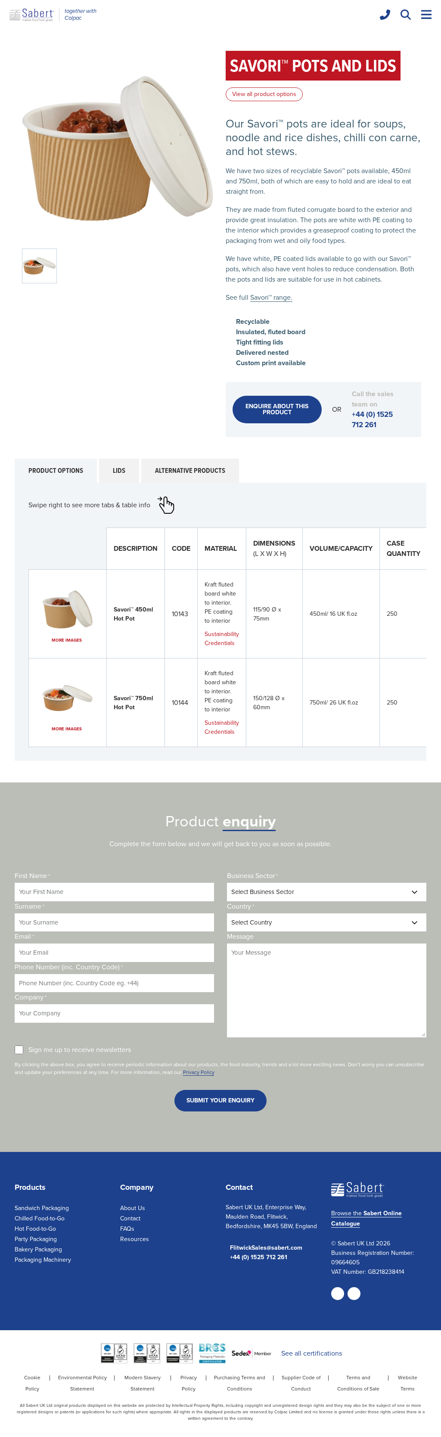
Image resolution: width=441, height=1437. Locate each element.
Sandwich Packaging (42, 1208)
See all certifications (311, 1353)
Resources (134, 1239)
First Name (32, 876)
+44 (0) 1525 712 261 (372, 419)
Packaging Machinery (43, 1259)
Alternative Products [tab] (190, 470)
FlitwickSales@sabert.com (266, 1248)
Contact (130, 1218)
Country (240, 906)
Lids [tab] (119, 470)
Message (240, 936)
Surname (29, 906)
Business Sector (252, 876)
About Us (132, 1208)
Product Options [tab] (55, 470)
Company (31, 997)
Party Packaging (36, 1239)
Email (24, 936)
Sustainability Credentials (222, 639)
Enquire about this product (276, 409)
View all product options (264, 94)
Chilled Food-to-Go (40, 1218)
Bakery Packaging (38, 1249)
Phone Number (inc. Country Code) (69, 967)
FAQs (127, 1228)
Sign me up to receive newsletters (79, 1050)
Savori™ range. (271, 297)
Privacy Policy (198, 1072)
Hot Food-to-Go (35, 1228)
